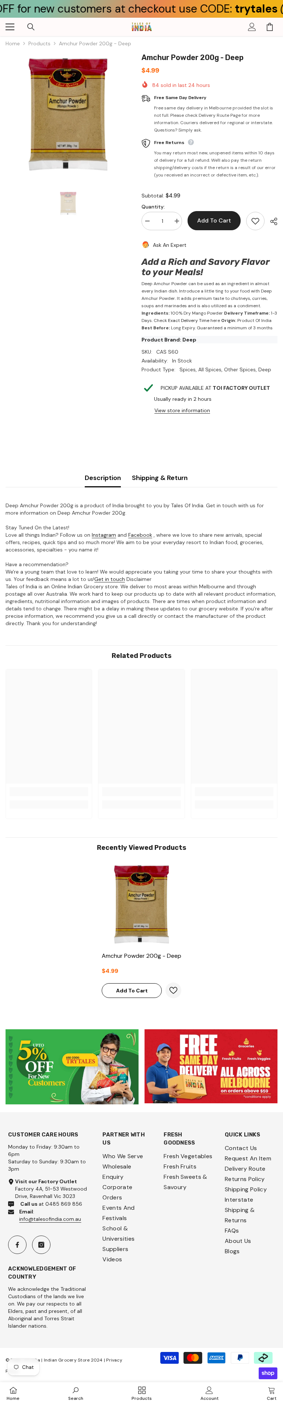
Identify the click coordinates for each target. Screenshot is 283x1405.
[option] (68, 114)
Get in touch (109, 579)
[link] (49, 791)
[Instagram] (41, 1245)
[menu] (10, 26)
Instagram (104, 535)
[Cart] (270, 27)
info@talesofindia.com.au (50, 1219)
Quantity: (153, 206)
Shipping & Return (160, 477)
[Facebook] (17, 1245)
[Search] (31, 26)
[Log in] (252, 27)
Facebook (140, 535)
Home (13, 43)
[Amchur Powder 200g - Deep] (141, 904)
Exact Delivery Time (188, 320)
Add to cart (212, 220)
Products (39, 43)
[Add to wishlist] (255, 221)
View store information (182, 410)
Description (103, 477)
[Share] (271, 221)
